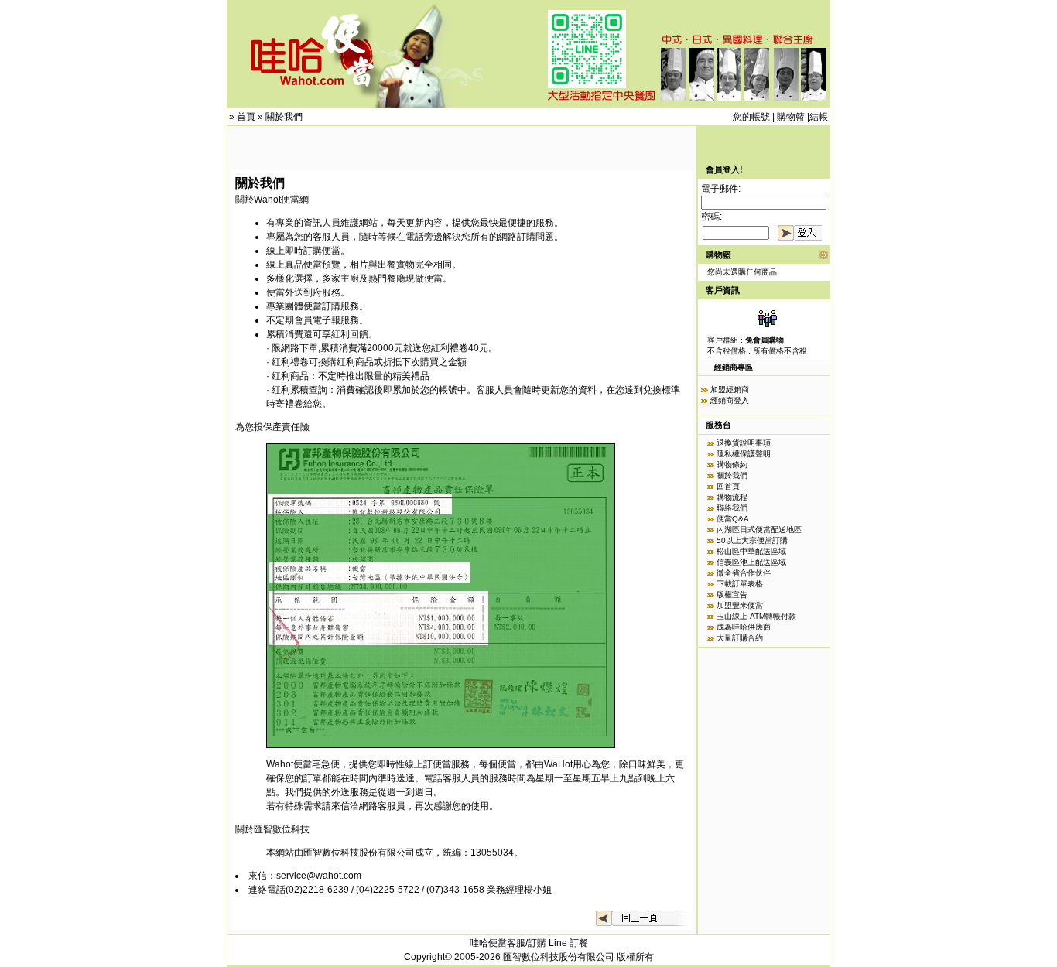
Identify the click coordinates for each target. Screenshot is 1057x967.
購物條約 (732, 464)
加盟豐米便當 (740, 605)
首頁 (246, 116)
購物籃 (791, 116)
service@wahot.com (318, 875)
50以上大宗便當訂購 (752, 540)
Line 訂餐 (568, 943)
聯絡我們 (732, 508)
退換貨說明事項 (744, 443)
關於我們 (284, 116)
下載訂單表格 (740, 583)
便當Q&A (733, 518)
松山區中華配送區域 (751, 551)
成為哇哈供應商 (744, 627)
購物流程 (732, 497)
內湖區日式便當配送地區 (759, 529)
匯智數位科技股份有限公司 (359, 852)
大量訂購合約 (740, 638)
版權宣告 (732, 594)
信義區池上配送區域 (751, 562)
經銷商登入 (729, 400)
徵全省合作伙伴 (744, 573)
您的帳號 (751, 116)
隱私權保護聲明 (744, 453)
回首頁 (728, 486)
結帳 (818, 116)
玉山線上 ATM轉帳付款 (756, 616)
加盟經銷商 (729, 389)
